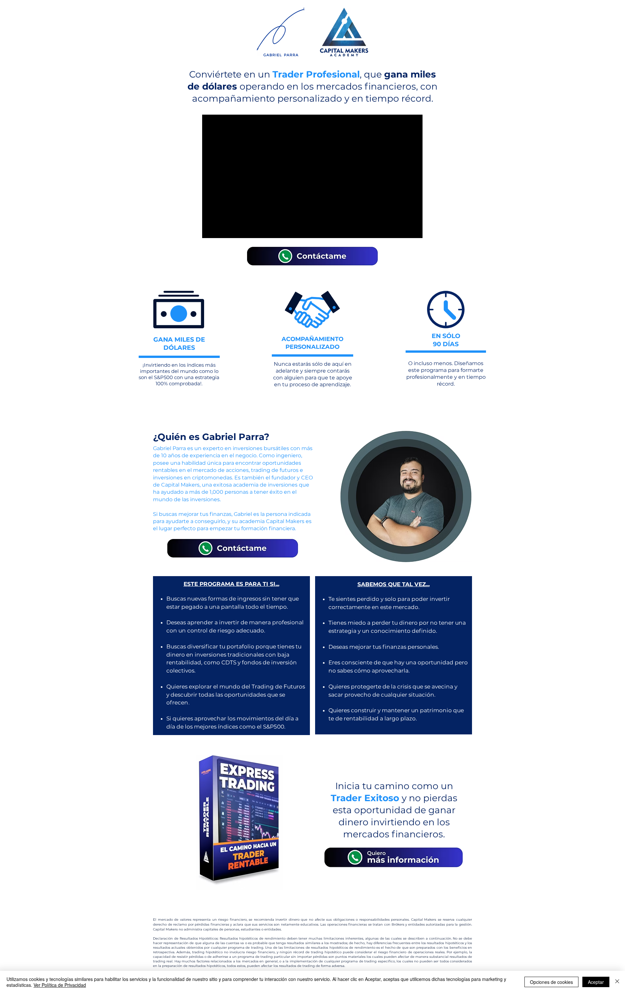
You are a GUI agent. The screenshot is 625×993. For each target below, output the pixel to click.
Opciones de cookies (551, 982)
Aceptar (596, 982)
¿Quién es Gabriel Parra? (211, 436)
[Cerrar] (617, 982)
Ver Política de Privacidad (60, 985)
